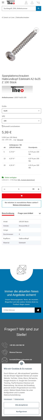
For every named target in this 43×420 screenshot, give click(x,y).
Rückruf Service (16, 352)
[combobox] (21, 110)
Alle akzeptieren (21, 405)
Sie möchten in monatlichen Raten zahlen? (21, 204)
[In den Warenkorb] (4, 24)
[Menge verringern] (4, 189)
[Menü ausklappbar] (3, 1)
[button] (26, 2)
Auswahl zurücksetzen (11, 126)
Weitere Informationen (21, 205)
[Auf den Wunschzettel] (36, 30)
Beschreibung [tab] (8, 213)
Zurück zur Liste (8, 17)
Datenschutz (19, 399)
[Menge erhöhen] (38, 189)
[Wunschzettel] (32, 2)
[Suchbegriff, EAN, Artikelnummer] (38, 8)
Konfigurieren (21, 411)
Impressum (8, 399)
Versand (20, 140)
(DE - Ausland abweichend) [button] (26, 180)
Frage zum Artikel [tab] (25, 213)
